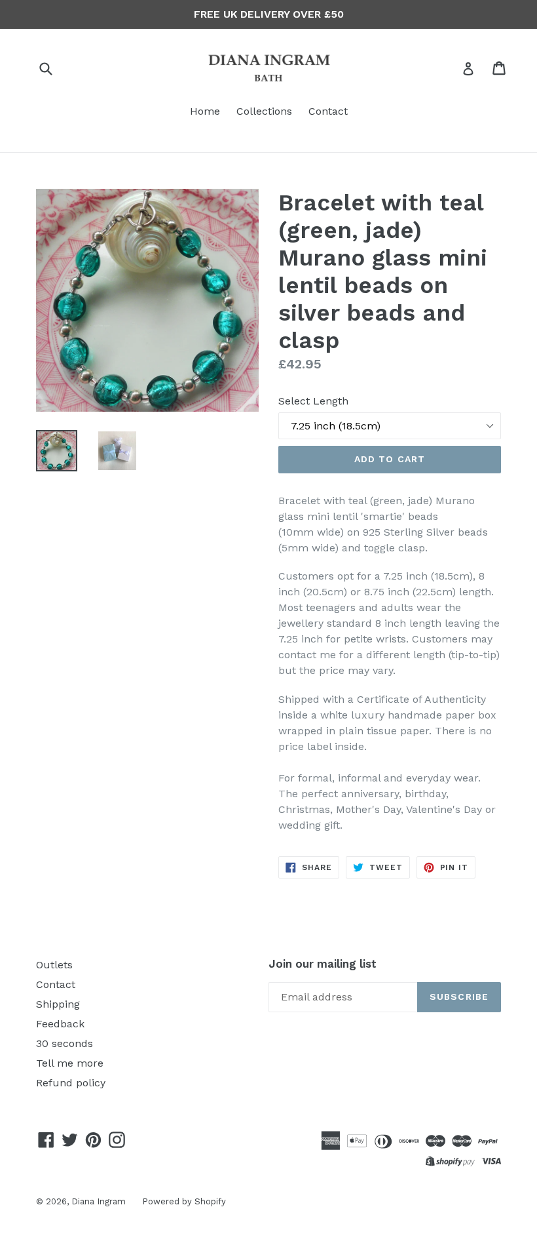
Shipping (58, 1004)
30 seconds (64, 1043)
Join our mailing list (322, 963)
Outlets (54, 964)
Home (205, 111)
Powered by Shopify (184, 1201)
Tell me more (69, 1063)
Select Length (313, 401)
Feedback (60, 1024)
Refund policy (70, 1083)
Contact (328, 111)
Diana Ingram (98, 1201)
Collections (264, 111)
